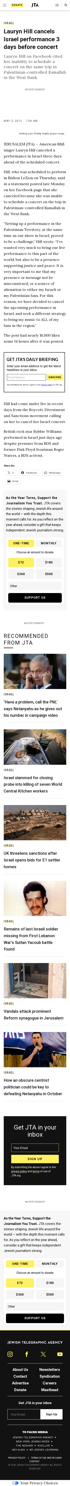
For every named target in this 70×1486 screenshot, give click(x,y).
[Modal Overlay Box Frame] (35, 743)
